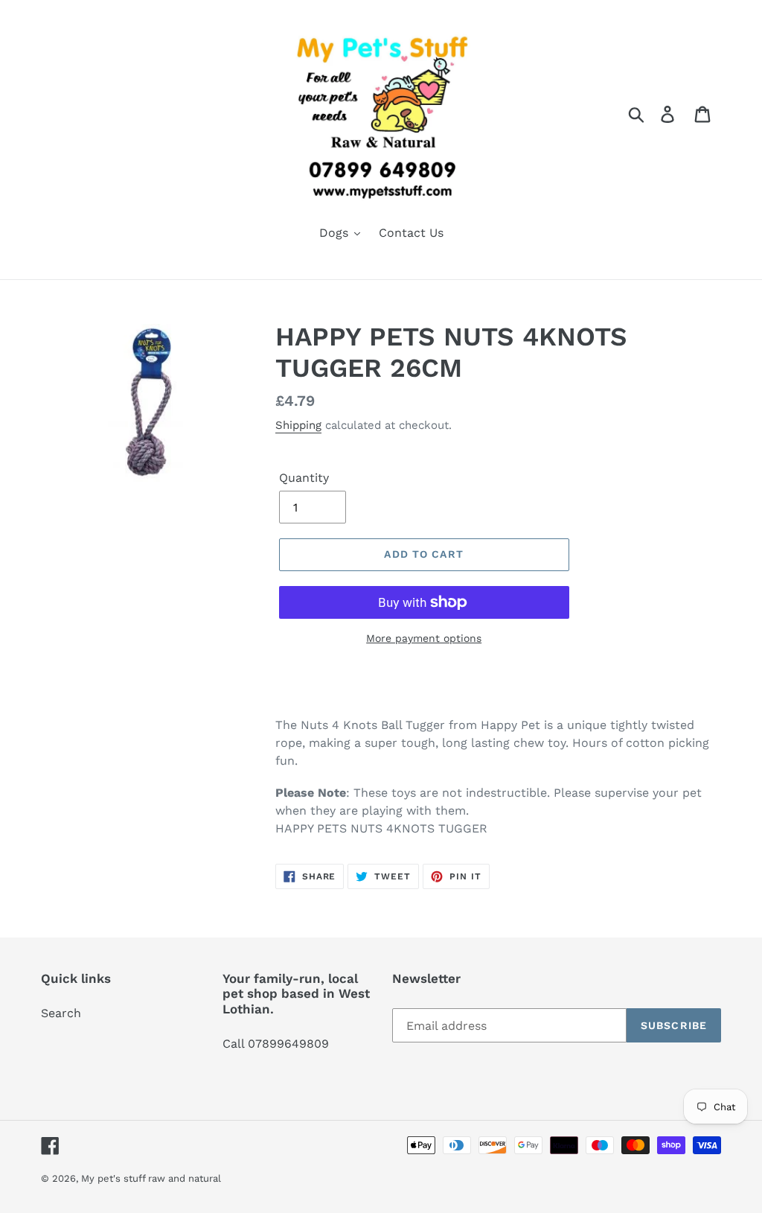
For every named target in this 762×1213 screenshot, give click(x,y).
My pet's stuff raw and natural (151, 1178)
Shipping (298, 425)
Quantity (304, 478)
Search (61, 1013)
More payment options (423, 638)
